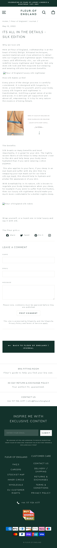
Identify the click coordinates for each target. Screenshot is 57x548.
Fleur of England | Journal (23, 21)
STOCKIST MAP (16, 475)
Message (6, 282)
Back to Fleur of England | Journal (30, 346)
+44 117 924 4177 (30, 503)
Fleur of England (19, 50)
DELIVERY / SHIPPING (41, 470)
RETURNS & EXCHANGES (41, 478)
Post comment (28, 313)
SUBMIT (46, 433)
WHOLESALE (16, 485)
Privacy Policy (15, 323)
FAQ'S (16, 464)
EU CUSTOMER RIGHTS (16, 491)
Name (5, 254)
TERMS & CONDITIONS (41, 486)
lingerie (15, 58)
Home (5, 21)
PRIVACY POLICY (41, 493)
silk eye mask (9, 176)
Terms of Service (34, 323)
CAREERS (16, 470)
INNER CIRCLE (16, 480)
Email (5, 268)
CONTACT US (41, 463)
